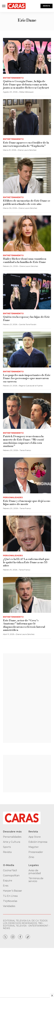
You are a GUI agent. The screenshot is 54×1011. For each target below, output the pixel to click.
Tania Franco (25, 450)
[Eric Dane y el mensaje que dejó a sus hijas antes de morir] (27, 475)
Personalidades (13, 497)
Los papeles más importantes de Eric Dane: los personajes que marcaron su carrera (27, 378)
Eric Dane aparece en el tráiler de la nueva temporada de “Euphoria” (26, 144)
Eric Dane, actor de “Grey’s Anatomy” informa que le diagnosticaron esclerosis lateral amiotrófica (24, 625)
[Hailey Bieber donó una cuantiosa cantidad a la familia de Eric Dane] (27, 233)
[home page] (17, 6)
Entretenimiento (13, 78)
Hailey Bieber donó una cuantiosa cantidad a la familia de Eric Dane (24, 260)
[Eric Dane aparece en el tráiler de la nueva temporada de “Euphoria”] (27, 117)
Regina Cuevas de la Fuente (31, 385)
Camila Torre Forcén (27, 324)
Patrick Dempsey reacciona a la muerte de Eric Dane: (23, 441)
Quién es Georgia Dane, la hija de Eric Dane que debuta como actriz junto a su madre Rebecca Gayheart (26, 84)
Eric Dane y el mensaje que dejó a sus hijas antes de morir (26, 502)
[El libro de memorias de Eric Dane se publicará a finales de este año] (27, 175)
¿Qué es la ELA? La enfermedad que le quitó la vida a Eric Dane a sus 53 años (26, 562)
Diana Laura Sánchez (27, 150)
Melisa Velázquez (26, 92)
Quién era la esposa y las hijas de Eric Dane (26, 318)
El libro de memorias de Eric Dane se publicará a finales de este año (26, 202)
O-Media (8, 865)
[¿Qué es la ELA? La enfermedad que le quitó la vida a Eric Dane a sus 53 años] (27, 533)
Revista (46, 6)
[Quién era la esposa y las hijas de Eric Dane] (27, 291)
